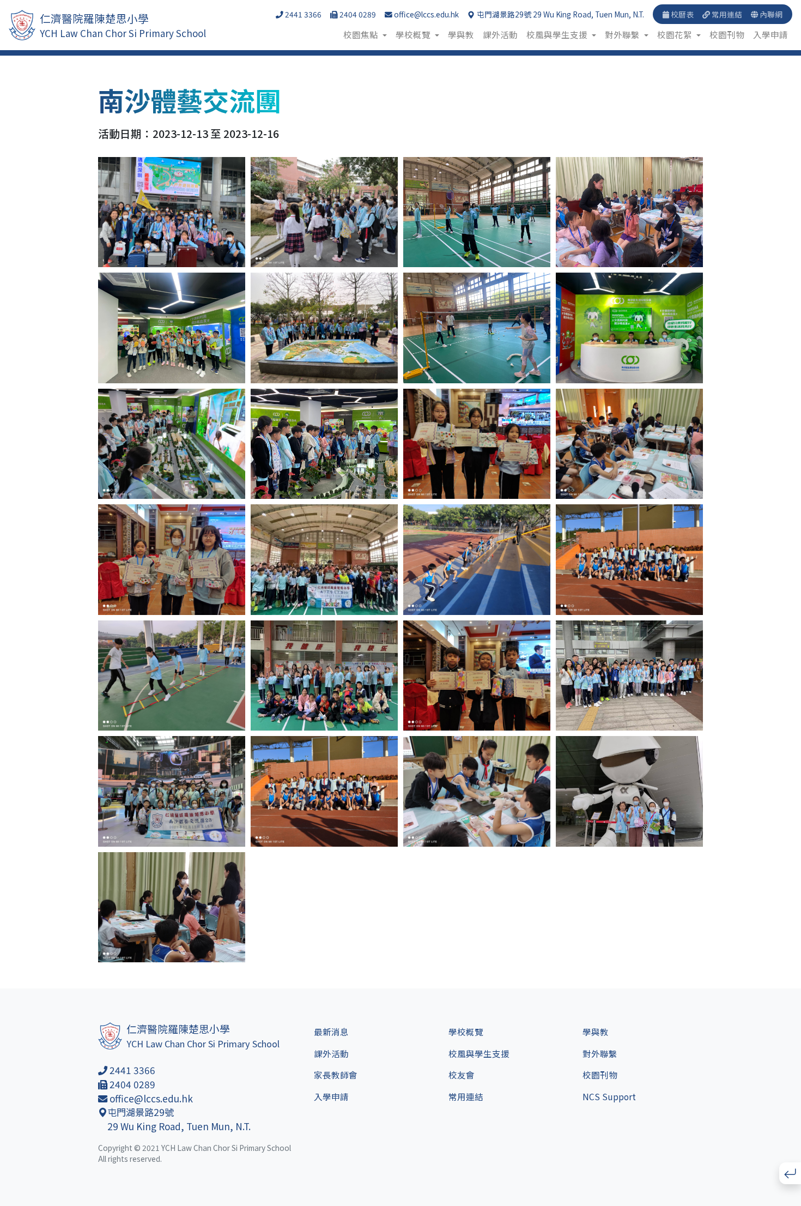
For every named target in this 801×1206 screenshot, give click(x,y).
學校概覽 (465, 1032)
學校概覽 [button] (414, 34)
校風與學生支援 (478, 1053)
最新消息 (331, 1032)
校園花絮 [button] (675, 34)
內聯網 (770, 14)
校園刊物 (726, 34)
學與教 (461, 34)
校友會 (461, 1075)
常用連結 (726, 14)
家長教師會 (335, 1075)
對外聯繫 (599, 1053)
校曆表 (681, 14)
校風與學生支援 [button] (558, 34)
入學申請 (770, 34)
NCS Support (609, 1096)
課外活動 (500, 34)
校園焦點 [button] (361, 34)
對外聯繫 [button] (623, 34)
